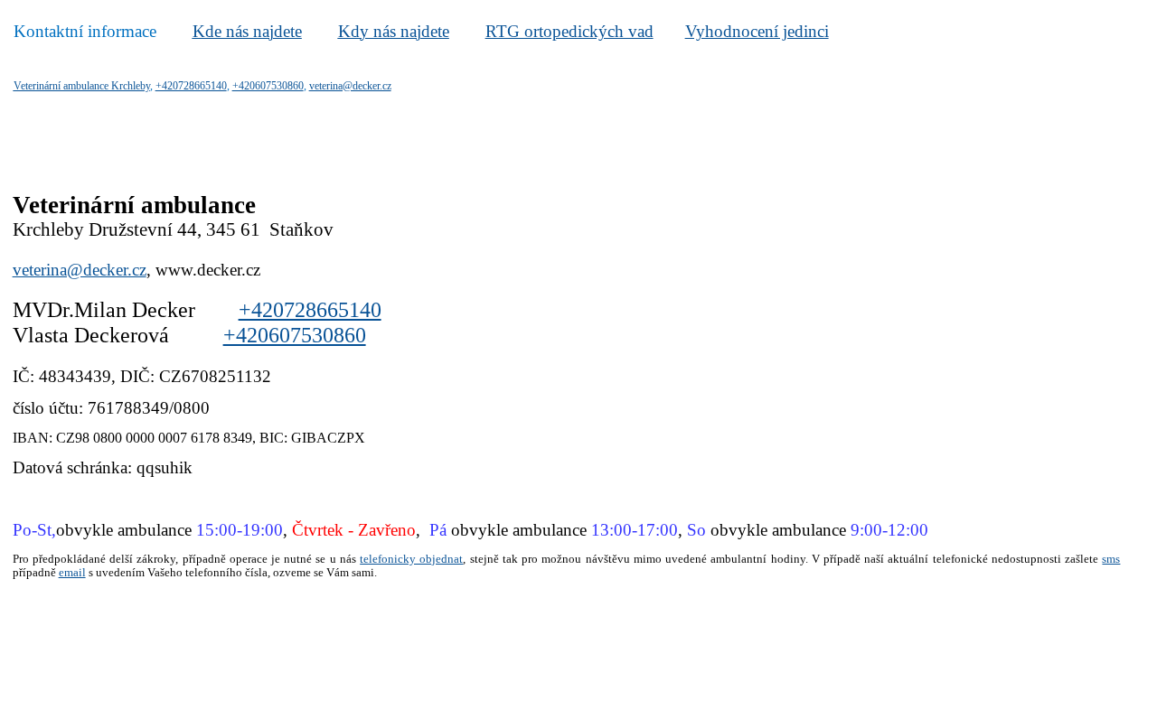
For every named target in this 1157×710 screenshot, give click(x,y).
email (72, 572)
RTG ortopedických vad (569, 31)
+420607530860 (294, 335)
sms (1111, 558)
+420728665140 (310, 310)
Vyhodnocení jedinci (757, 31)
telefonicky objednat (411, 558)
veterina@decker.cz (79, 269)
